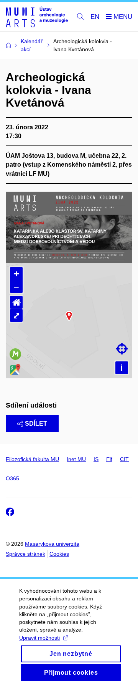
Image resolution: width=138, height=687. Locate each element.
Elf (109, 459)
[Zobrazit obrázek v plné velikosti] (69, 227)
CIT (124, 459)
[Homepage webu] (37, 17)
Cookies (59, 554)
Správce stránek (25, 554)
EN (94, 16)
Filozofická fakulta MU (32, 459)
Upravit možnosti (39, 638)
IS (96, 459)
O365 (12, 478)
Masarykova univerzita (52, 544)
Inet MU (76, 459)
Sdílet (36, 423)
